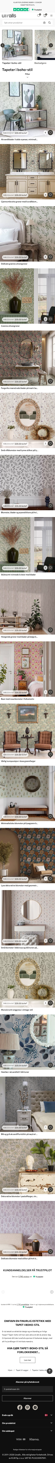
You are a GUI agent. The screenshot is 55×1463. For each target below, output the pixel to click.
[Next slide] (51, 45)
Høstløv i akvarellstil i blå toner (15, 1072)
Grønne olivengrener (10, 326)
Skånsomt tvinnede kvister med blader (18, 574)
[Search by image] (44, 23)
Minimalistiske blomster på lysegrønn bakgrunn (19, 823)
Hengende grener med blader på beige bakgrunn (19, 636)
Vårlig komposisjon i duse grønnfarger (18, 761)
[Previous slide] (3, 45)
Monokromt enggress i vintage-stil (17, 1009)
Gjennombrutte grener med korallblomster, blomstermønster (19, 201)
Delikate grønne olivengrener (14, 263)
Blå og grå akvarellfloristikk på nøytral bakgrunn (19, 1134)
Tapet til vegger (22, 1370)
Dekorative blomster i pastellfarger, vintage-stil (19, 1196)
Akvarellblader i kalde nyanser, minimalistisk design (19, 139)
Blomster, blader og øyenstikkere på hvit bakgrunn (19, 512)
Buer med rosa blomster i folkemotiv (17, 699)
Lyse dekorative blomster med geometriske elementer (19, 885)
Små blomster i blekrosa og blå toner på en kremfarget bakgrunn (19, 947)
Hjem (10, 1370)
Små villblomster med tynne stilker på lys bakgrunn (19, 450)
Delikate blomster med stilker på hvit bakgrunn (19, 1258)
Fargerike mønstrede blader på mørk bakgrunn (19, 388)
